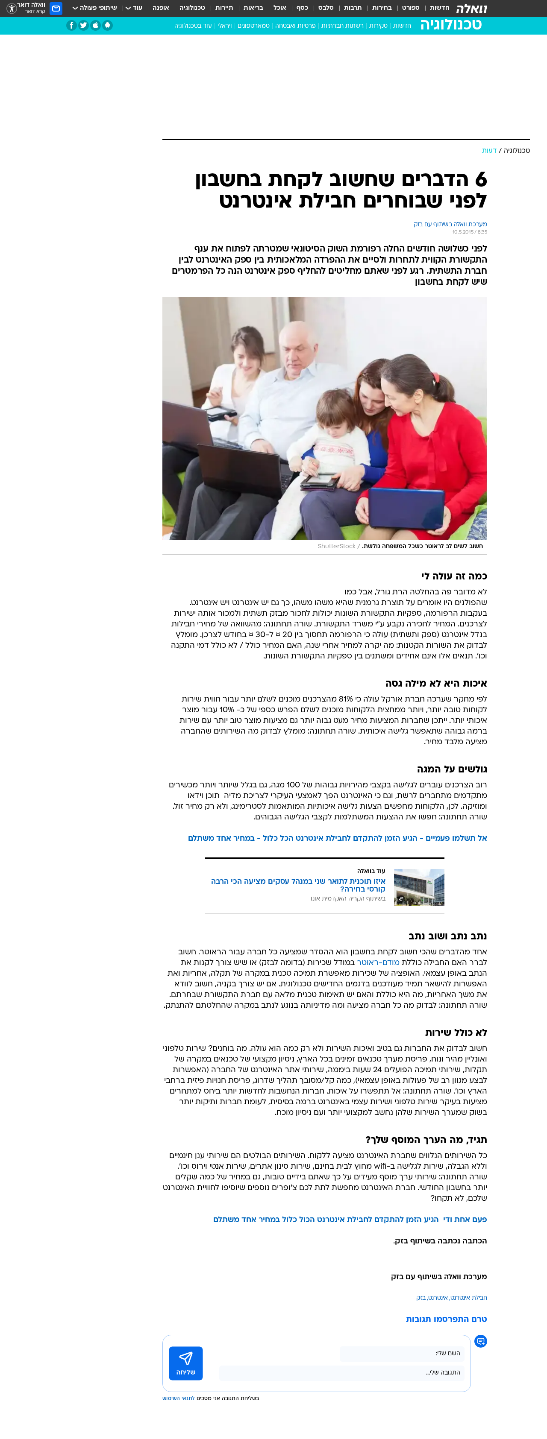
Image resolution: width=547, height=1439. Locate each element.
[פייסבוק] (71, 25)
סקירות (378, 26)
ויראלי (225, 26)
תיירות (224, 8)
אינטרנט (438, 1298)
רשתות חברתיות (342, 26)
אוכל (280, 8)
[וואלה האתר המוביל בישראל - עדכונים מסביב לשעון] (471, 8)
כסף (302, 8)
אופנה (161, 8)
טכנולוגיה (192, 8)
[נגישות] (11, 8)
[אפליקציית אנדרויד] (107, 25)
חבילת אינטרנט (468, 1298)
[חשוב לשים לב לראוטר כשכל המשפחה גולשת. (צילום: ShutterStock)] (324, 426)
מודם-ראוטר (378, 963)
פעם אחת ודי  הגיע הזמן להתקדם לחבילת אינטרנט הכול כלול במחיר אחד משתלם (350, 1220)
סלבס (326, 8)
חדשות (440, 8)
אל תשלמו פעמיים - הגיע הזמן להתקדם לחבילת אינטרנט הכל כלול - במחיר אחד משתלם (337, 839)
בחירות (382, 8)
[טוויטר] (83, 25)
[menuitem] (435, 8)
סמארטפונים (254, 26)
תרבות (353, 8)
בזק (421, 1298)
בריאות (253, 8)
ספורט (411, 8)
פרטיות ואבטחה (295, 26)
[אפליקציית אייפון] (95, 25)
